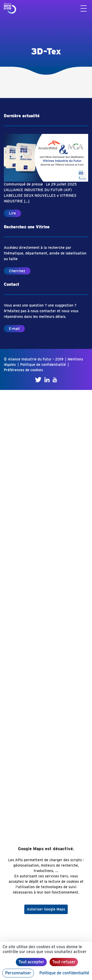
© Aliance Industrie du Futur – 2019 (33, 359)
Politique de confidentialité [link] (64, 973)
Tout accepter (31, 961)
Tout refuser (63, 961)
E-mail (14, 328)
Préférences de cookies (23, 370)
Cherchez (17, 271)
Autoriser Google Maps (46, 909)
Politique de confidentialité (43, 364)
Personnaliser (18, 973)
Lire (12, 213)
